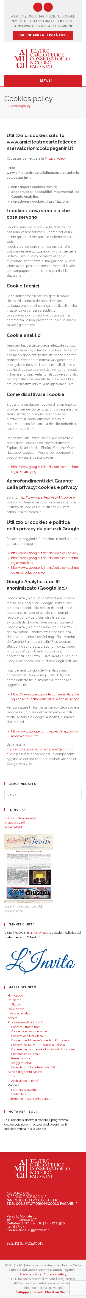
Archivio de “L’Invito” (25, 1081)
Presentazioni (20, 1058)
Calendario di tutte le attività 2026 (34, 1067)
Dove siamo (16, 1009)
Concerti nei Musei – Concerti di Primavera (40, 1040)
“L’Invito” (13, 1076)
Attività (12, 1018)
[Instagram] (48, 7)
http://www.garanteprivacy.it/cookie (45, 497)
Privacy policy (30, 1274)
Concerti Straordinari (25, 1027)
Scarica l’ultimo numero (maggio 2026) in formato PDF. (20, 822)
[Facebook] (37, 7)
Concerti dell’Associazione (29, 1031)
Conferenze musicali (25, 1054)
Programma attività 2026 (25, 1022)
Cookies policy (21, 106)
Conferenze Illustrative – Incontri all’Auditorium (43, 1049)
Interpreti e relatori (20, 1013)
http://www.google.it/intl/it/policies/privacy (45, 553)
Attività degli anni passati (25, 1072)
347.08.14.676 (32, 1223)
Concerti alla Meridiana (27, 1036)
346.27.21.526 (55, 1223)
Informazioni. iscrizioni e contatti (30, 1098)
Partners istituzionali (25, 1089)
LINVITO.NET (38, 932)
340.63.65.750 (17, 1227)
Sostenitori (18, 1094)
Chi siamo (14, 1000)
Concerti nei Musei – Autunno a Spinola (38, 1045)
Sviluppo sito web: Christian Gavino (43, 1292)
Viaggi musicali (22, 1063)
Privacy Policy (55, 158)
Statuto (16, 1004)
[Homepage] (5, 106)
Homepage (15, 995)
